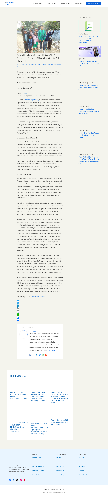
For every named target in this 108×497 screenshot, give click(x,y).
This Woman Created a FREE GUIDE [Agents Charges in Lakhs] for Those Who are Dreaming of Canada (39, 396)
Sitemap (62, 489)
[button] (93, 3)
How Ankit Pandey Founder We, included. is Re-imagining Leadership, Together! (19, 395)
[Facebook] (40, 312)
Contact (81, 470)
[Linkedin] (36, 355)
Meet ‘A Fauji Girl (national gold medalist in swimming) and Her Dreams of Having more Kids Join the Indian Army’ (59, 397)
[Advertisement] (90, 192)
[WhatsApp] (40, 314)
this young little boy (32, 100)
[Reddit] (46, 355)
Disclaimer (46, 489)
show (25, 93)
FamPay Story (60, 466)
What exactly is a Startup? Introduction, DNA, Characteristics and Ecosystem (88, 39)
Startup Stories (36, 457)
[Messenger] (40, 317)
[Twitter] (40, 301)
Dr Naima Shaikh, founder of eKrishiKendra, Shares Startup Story (89, 87)
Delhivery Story (60, 470)
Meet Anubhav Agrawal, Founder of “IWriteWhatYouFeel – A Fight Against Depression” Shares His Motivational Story (39, 428)
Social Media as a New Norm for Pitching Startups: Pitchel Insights (89, 63)
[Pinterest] (24, 480)
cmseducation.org (38, 297)
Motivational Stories (33, 64)
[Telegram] (40, 304)
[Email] (40, 309)
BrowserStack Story (61, 462)
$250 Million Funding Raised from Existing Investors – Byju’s (89, 135)
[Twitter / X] (33, 355)
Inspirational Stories (38, 470)
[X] (17, 480)
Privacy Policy (54, 489)
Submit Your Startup (85, 475)
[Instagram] (21, 480)
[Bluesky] (40, 355)
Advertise (82, 466)
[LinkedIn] (40, 306)
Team (80, 462)
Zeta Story (59, 457)
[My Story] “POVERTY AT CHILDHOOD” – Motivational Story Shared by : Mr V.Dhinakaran (19, 427)
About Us (81, 457)
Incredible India (36, 475)
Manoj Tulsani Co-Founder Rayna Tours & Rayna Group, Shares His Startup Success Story (89, 160)
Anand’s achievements (49, 142)
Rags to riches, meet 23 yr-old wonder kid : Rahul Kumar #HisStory (60, 422)
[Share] (40, 319)
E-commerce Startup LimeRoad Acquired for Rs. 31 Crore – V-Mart (89, 111)
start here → (52, 350)
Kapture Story (60, 475)
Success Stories (37, 462)
